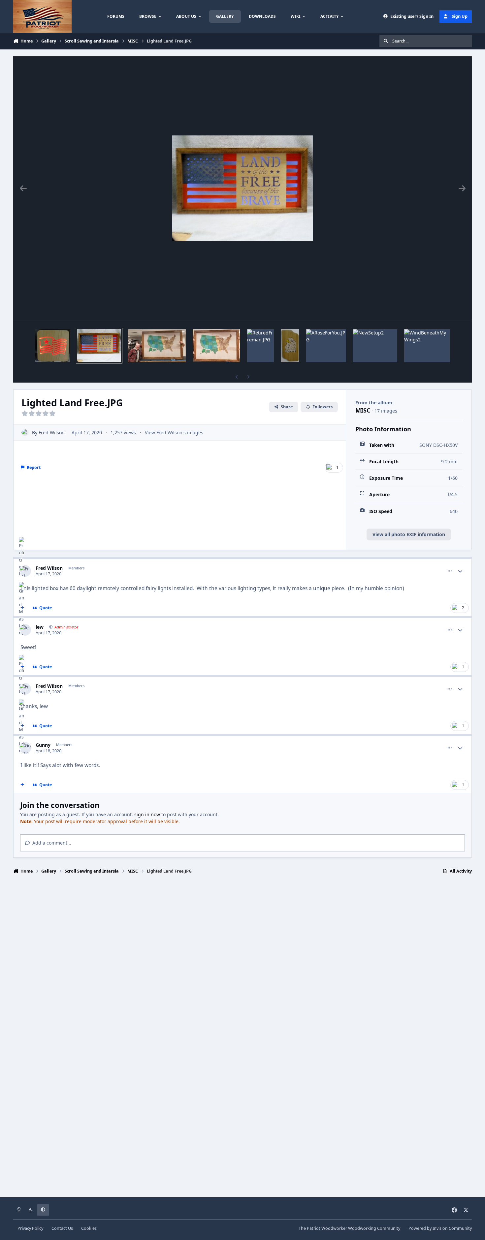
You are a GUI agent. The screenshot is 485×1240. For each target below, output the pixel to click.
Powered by (440, 1228)
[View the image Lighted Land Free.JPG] (99, 345)
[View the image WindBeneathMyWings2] (427, 345)
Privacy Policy (30, 1228)
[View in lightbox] (242, 188)
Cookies (89, 1228)
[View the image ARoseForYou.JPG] (326, 345)
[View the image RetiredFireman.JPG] (260, 345)
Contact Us (62, 1228)
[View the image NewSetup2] (375, 345)
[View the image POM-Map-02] (216, 345)
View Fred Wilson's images (174, 432)
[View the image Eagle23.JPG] (290, 345)
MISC (363, 410)
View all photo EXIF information (408, 534)
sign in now (147, 814)
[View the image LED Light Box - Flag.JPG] (52, 345)
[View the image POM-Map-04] (157, 345)
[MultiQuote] (22, 785)
